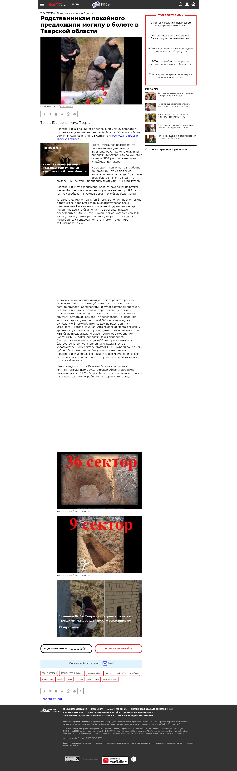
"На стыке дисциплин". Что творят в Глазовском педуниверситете (175, 126)
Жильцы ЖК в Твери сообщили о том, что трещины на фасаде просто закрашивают (96, 618)
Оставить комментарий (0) (118, 648)
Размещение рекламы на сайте (104, 712)
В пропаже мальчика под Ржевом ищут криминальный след (171, 24)
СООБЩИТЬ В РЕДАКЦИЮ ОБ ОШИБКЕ (135, 716)
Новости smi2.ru (51, 699)
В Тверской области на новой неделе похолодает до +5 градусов (170, 50)
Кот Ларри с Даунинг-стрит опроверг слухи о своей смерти (177, 137)
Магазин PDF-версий (117, 709)
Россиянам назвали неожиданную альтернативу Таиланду (175, 94)
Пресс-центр (96, 709)
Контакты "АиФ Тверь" (74, 712)
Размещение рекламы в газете (140, 712)
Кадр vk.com (66, 106)
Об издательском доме (75, 709)
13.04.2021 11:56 (47, 13)
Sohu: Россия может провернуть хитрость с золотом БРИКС (174, 116)
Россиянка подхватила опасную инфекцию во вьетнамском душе (174, 105)
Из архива (68, 511)
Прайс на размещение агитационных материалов (88, 716)
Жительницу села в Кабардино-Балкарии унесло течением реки (171, 37)
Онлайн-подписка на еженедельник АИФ (152, 709)
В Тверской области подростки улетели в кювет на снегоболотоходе (170, 63)
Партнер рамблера (90, 759)
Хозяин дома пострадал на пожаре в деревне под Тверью (171, 76)
